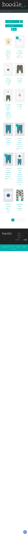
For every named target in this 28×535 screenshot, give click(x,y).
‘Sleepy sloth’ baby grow (19, 53)
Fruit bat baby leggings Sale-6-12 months (20, 142)
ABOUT (19, 235)
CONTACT (17, 239)
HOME (19, 233)
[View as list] (15, 29)
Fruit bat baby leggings (8, 140)
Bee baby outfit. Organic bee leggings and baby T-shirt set (8, 110)
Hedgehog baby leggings (20, 206)
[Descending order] (21, 21)
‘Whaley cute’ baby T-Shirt (8, 81)
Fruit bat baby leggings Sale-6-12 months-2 (8, 172)
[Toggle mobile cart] (22, 7)
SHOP (19, 237)
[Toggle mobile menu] (25, 6)
